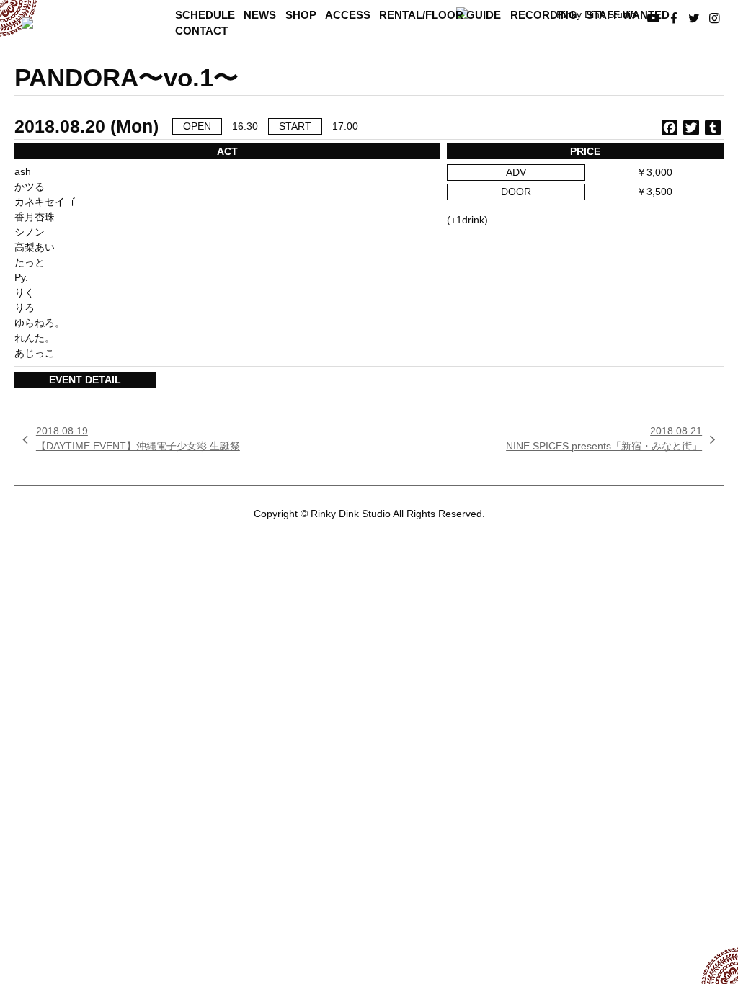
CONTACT (201, 31)
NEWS (260, 15)
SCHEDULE (205, 15)
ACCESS (347, 15)
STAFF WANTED (628, 15)
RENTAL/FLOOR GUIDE (440, 15)
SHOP (300, 15)
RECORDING (543, 15)
